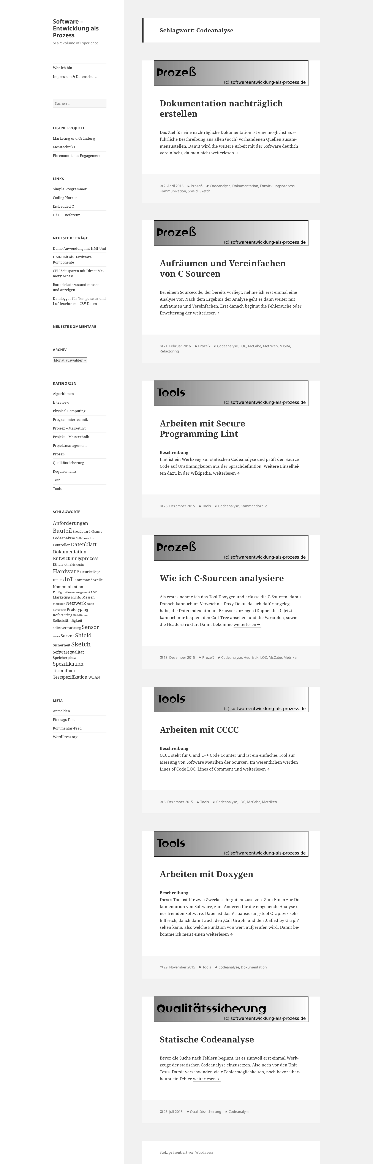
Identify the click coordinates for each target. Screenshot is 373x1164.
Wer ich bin (62, 67)
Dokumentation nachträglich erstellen (221, 108)
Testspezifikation (70, 677)
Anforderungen (70, 523)
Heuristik (88, 572)
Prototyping (77, 609)
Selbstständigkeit (67, 620)
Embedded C (63, 206)
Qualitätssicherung (68, 462)
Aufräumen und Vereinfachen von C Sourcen (223, 268)
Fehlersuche (76, 565)
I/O (98, 572)
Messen (88, 597)
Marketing (61, 597)
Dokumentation (70, 552)
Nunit (90, 604)
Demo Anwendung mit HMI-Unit (79, 248)
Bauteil (62, 530)
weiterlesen (225, 153)
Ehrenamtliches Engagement (77, 155)
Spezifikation (68, 663)
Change (96, 531)
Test (56, 480)
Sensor (90, 626)
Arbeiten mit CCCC (199, 729)
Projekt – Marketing (69, 428)
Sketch (81, 644)
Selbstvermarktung (67, 628)
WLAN (94, 677)
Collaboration (85, 538)
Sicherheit (61, 645)
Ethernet (60, 564)
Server (67, 636)
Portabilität (59, 609)
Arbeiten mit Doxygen (206, 874)
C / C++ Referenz (66, 215)
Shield (83, 635)
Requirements (64, 471)
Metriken (59, 604)
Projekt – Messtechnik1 (72, 436)
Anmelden (61, 711)
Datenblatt (83, 544)
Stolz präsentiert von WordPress (186, 1152)
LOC (94, 592)
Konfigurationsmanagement (71, 592)
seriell (56, 636)
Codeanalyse (64, 537)
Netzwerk (76, 603)
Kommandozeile (88, 579)
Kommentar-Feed (67, 728)
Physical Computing (69, 411)
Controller (61, 545)
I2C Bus (58, 580)
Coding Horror (65, 197)
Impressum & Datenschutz (74, 76)
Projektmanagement (70, 445)
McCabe (76, 597)
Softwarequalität (68, 652)
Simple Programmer (70, 189)
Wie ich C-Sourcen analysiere (222, 578)
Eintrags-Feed (64, 719)
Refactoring (62, 615)
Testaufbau (64, 670)
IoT (69, 579)
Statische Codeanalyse (207, 1039)
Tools (57, 488)
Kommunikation (68, 586)
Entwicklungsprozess (75, 558)
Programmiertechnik (70, 419)
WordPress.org (65, 736)
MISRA (285, 346)
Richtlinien (80, 615)
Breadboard (81, 531)
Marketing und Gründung (74, 138)
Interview (61, 402)
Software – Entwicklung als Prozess (76, 28)
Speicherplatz (64, 657)
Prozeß (59, 454)
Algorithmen (63, 393)
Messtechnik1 (64, 147)
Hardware (66, 571)
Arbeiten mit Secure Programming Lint (202, 428)
